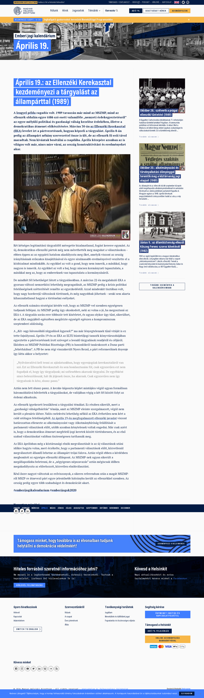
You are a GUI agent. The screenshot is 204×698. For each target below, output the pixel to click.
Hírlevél (155, 2)
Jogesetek (78, 10)
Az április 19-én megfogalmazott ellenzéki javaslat (84, 418)
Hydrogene (186, 689)
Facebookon (180, 578)
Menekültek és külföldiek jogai (117, 617)
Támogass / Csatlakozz (119, 2)
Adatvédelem (19, 621)
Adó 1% (136, 11)
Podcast (145, 2)
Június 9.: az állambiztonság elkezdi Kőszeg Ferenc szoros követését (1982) (162, 247)
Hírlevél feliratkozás (29, 585)
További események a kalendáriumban (162, 286)
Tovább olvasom (148, 137)
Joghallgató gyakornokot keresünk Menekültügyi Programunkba (63, 19)
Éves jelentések (71, 621)
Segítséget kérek (155, 11)
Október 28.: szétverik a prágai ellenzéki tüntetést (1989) (158, 113)
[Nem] (200, 693)
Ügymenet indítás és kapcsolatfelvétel (167, 614)
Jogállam (108, 612)
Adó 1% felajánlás (158, 631)
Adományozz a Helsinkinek (171, 544)
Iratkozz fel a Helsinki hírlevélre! (51, 2)
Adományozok (180, 11)
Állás (67, 625)
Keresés (110, 10)
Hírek (65, 10)
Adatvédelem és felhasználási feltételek (105, 689)
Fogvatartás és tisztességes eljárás (120, 621)
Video (134, 2)
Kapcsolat (166, 2)
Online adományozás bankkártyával (168, 639)
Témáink (93, 10)
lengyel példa (26, 113)
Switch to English (176, 2)
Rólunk (54, 10)
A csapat (68, 617)
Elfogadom (186, 694)
